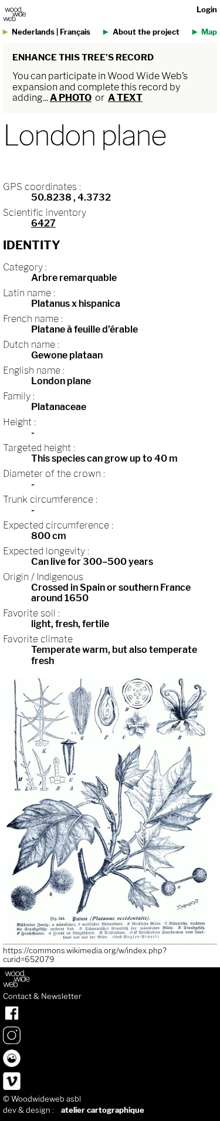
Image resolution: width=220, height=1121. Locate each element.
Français (75, 32)
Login (207, 9)
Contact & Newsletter (42, 997)
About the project (146, 32)
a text (125, 97)
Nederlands (33, 32)
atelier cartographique (102, 1110)
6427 (43, 223)
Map (209, 32)
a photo (71, 97)
